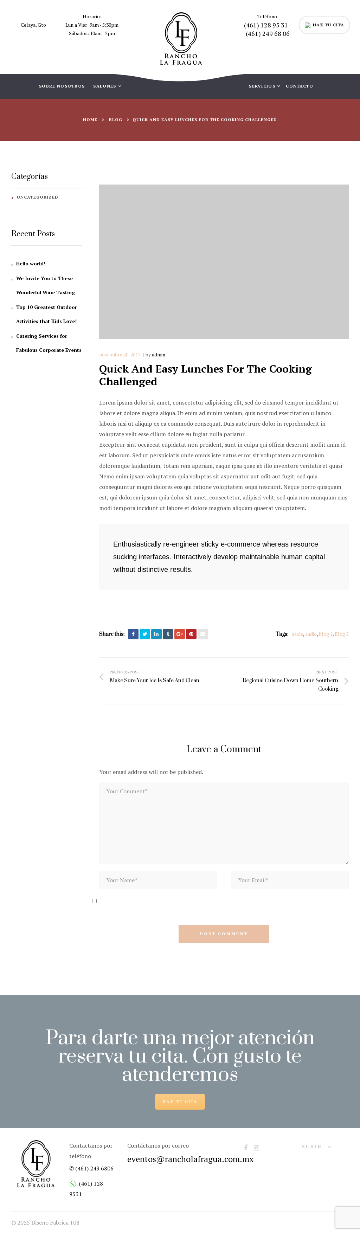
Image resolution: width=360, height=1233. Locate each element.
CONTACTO (299, 86)
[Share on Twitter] (145, 634)
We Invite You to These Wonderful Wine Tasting (45, 285)
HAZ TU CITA (328, 24)
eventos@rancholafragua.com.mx (190, 1158)
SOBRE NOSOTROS (62, 86)
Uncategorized (37, 197)
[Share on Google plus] (179, 634)
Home (90, 119)
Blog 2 (342, 634)
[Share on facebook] (133, 634)
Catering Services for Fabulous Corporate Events (49, 343)
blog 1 (326, 634)
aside (297, 634)
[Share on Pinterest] (191, 634)
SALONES (105, 86)
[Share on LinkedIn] (156, 634)
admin (158, 354)
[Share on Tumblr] (168, 634)
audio (311, 634)
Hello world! (30, 263)
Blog (115, 119)
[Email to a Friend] (203, 634)
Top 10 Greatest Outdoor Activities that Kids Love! (46, 314)
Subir (312, 1146)
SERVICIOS (263, 86)
